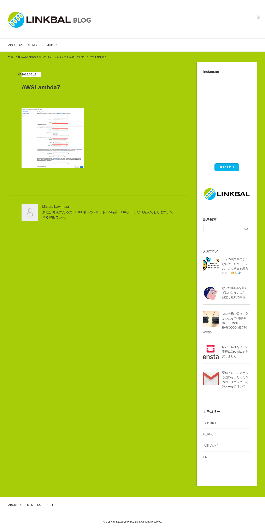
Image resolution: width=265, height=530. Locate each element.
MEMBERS (35, 45)
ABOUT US (15, 45)
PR (205, 457)
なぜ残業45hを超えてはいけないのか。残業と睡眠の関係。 (235, 292)
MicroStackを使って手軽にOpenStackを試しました (235, 351)
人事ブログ (210, 445)
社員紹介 (209, 434)
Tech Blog (209, 422)
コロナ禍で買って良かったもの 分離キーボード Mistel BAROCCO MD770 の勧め (226, 323)
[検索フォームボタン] (246, 228)
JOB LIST (53, 45)
